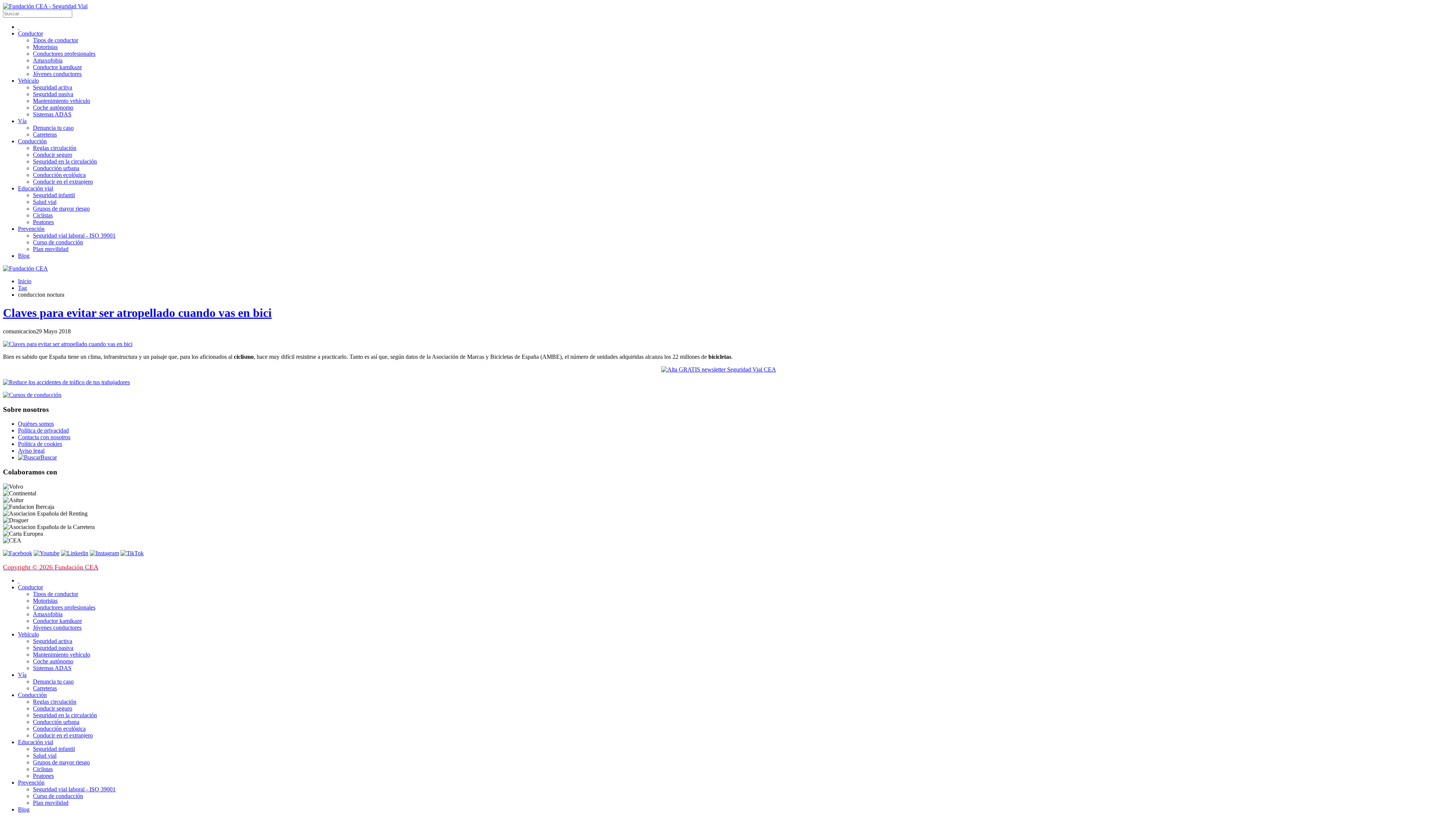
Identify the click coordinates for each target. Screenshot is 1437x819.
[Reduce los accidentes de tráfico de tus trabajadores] (718, 382)
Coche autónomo (53, 107)
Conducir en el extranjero (63, 181)
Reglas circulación (54, 148)
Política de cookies (40, 444)
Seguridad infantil (54, 195)
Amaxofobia (47, 60)
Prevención (31, 229)
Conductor (30, 33)
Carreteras (45, 134)
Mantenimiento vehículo (61, 101)
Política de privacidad (43, 430)
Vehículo (28, 80)
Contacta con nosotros (44, 437)
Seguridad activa (52, 87)
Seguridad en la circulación (65, 161)
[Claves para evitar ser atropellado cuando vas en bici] (67, 344)
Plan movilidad (50, 249)
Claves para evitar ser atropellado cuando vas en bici (137, 313)
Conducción (32, 141)
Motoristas (45, 47)
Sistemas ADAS (52, 114)
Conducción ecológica (59, 175)
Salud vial (45, 202)
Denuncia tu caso (53, 128)
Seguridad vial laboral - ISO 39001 (74, 235)
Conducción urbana (56, 168)
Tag (22, 288)
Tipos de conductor (55, 40)
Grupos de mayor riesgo (61, 208)
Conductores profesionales (64, 54)
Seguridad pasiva (53, 94)
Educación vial (35, 188)
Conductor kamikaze (57, 67)
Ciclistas (43, 215)
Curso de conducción (58, 242)
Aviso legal (31, 450)
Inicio (24, 281)
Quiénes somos (36, 424)
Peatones (43, 222)
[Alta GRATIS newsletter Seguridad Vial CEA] (718, 369)
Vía (22, 121)
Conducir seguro (52, 155)
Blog (24, 256)
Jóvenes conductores (57, 74)
